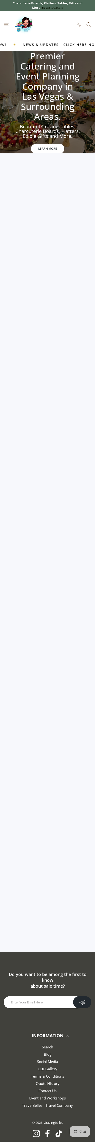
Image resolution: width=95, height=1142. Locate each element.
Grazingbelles (53, 1122)
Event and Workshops (47, 1098)
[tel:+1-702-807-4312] (79, 24)
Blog (47, 1054)
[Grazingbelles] (24, 24)
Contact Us (47, 1090)
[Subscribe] (82, 1002)
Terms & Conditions (47, 1076)
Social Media (47, 1061)
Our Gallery (47, 1068)
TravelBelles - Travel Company (47, 1105)
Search (47, 1047)
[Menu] (6, 24)
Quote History (47, 1083)
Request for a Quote (52, 7)
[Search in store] (89, 24)
